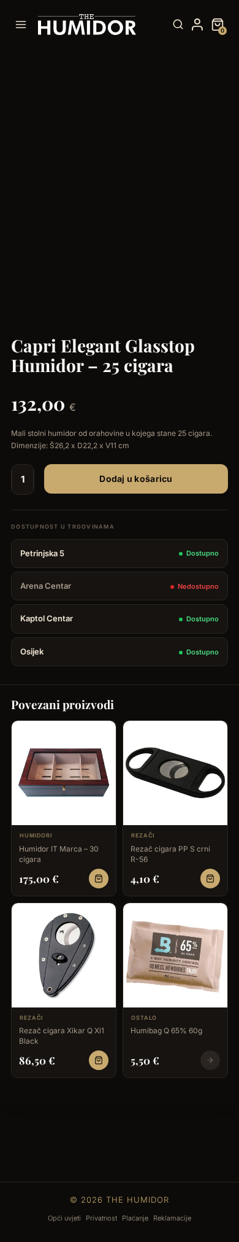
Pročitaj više (210, 1060)
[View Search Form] (178, 25)
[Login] (197, 24)
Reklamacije (172, 1218)
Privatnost (101, 1218)
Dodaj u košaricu (135, 478)
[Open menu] (23, 24)
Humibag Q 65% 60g (166, 1030)
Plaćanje (135, 1218)
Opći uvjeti (64, 1218)
